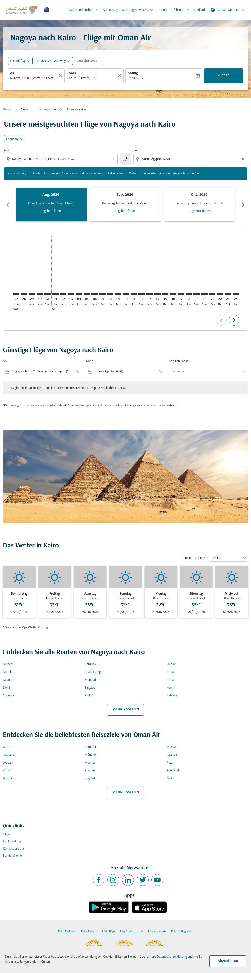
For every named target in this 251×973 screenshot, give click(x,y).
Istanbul (172, 755)
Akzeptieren (228, 961)
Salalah (171, 664)
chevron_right (243, 204)
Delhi (6, 688)
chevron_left (8, 204)
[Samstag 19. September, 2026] (196, 294)
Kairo (6, 747)
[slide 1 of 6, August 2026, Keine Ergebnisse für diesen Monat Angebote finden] (51, 204)
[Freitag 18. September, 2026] (189, 294)
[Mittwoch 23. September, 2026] (228, 294)
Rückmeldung (12, 841)
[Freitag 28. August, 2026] (24, 294)
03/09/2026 (136, 78)
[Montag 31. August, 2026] (47, 294)
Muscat (8, 664)
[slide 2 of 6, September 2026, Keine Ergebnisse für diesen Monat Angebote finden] (125, 204)
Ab (12, 73)
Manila (8, 672)
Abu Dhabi (173, 770)
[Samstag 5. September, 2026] (87, 294)
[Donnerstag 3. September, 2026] (71, 294)
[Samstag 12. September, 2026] (141, 294)
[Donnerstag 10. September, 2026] (126, 294)
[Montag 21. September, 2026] (212, 294)
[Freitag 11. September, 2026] (134, 294)
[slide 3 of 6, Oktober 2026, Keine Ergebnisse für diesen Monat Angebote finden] (199, 204)
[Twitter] (143, 880)
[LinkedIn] (128, 880)
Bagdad (90, 778)
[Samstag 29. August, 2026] (32, 294)
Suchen (223, 75)
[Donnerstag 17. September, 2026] (181, 294)
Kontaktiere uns (14, 849)
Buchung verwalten (138, 9)
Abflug (133, 73)
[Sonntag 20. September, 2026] (204, 294)
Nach (72, 73)
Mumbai (90, 680)
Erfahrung (180, 9)
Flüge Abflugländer (182, 931)
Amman (90, 770)
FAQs (6, 834)
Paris (169, 778)
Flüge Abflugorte (156, 931)
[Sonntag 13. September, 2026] (149, 294)
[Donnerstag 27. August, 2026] (16, 294)
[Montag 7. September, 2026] (102, 294)
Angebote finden (51, 211)
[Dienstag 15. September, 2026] (165, 294)
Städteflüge (108, 931)
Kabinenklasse (178, 361)
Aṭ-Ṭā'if (90, 695)
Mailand (8, 755)
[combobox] (34, 78)
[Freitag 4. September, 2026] (79, 294)
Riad (169, 763)
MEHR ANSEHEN (125, 709)
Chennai (8, 695)
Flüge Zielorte (89, 931)
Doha (170, 680)
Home (7, 109)
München (91, 755)
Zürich (7, 770)
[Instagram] (113, 880)
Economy (12, 139)
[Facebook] (98, 880)
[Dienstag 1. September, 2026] (55, 294)
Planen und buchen (84, 9)
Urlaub (162, 10)
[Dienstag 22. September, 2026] (220, 294)
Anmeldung (110, 10)
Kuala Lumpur (94, 672)
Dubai (170, 672)
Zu (135, 150)
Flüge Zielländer (67, 931)
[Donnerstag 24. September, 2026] (236, 294)
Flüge (24, 109)
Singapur (91, 688)
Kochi (170, 688)
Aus (6, 150)
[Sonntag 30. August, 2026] (40, 294)
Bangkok (90, 664)
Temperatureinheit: (195, 558)
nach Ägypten (47, 109)
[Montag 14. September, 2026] (157, 294)
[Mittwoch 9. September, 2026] (118, 294)
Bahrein (171, 695)
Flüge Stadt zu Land (131, 931)
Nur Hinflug (17, 61)
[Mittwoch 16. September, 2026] (173, 294)
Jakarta (8, 680)
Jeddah (8, 763)
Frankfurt (91, 747)
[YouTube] (157, 880)
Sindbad (199, 10)
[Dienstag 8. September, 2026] (110, 294)
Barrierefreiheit (13, 856)
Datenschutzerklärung (172, 957)
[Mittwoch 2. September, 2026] (63, 294)
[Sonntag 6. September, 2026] (94, 294)
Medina (90, 763)
